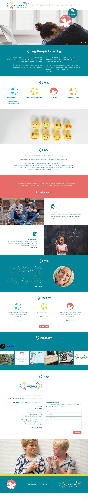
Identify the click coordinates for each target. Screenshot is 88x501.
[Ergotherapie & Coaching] (18, 5)
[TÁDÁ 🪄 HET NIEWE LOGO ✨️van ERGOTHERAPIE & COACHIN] (81, 358)
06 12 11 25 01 (38, 408)
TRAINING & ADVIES (73, 97)
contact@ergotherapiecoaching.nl (32, 416)
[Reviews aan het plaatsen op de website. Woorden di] (22, 358)
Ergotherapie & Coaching (40, 5)
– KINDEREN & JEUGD (13, 103)
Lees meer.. (33, 247)
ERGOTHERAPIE (11, 97)
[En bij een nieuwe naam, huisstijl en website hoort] (51, 358)
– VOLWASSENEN (12, 101)
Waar (74, 5)
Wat (52, 5)
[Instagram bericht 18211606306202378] (37, 358)
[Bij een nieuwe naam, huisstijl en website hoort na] (66, 358)
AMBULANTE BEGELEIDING (34, 97)
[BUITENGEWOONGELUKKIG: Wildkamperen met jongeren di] (7, 358)
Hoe (57, 5)
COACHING (54, 97)
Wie (62, 5)
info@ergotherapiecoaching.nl (33, 424)
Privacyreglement (37, 427)
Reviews (67, 5)
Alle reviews (44, 326)
